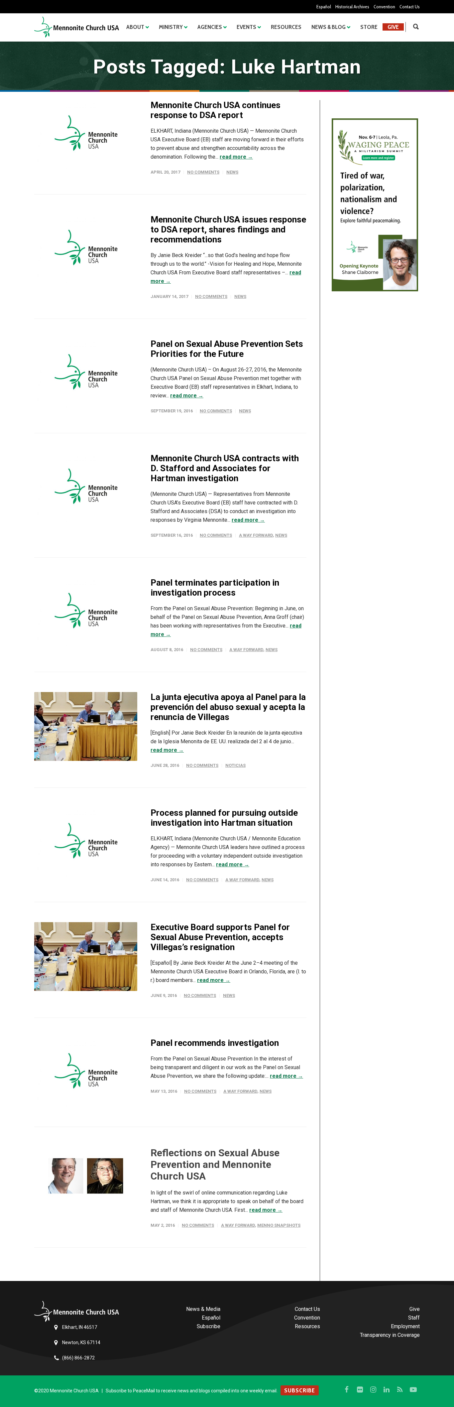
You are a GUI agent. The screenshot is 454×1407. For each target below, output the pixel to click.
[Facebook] (346, 1389)
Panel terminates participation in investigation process (215, 588)
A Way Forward (256, 535)
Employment (405, 1326)
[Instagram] (373, 1389)
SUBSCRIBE (299, 1390)
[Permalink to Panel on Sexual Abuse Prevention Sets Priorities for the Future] (85, 373)
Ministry (171, 27)
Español (323, 6)
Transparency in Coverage (390, 1335)
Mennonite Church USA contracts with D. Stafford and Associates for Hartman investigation (225, 468)
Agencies (209, 27)
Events (246, 27)
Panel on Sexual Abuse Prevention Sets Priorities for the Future (227, 349)
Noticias (235, 765)
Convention (384, 6)
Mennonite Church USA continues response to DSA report (216, 110)
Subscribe (208, 1326)
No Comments (203, 172)
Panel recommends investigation (215, 1043)
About (135, 27)
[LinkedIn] (386, 1389)
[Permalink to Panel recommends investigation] (85, 1072)
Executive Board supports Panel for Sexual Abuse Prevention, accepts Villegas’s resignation (220, 937)
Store (369, 27)
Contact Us (409, 6)
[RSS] (399, 1389)
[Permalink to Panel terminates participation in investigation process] (85, 612)
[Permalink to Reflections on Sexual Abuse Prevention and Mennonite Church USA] (85, 1177)
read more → (236, 157)
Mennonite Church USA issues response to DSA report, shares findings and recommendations (228, 229)
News (232, 172)
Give (393, 27)
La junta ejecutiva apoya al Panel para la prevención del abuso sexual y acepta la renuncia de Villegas (228, 707)
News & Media (203, 1309)
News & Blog (328, 27)
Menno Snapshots (278, 1225)
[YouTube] (413, 1389)
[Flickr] (360, 1389)
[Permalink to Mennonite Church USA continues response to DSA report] (85, 134)
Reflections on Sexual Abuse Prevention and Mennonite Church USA (215, 1164)
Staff (414, 1318)
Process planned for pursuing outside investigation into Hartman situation (224, 818)
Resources (286, 27)
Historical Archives (352, 6)
